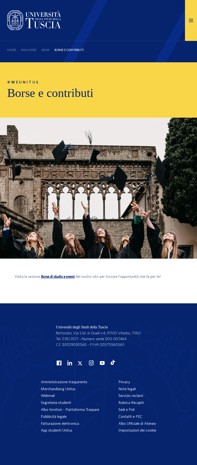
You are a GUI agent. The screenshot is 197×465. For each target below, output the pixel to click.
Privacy (124, 382)
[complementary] (62, 427)
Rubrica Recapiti (131, 402)
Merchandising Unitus (58, 389)
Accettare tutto (92, 445)
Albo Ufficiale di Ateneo (137, 423)
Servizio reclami (130, 395)
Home (11, 50)
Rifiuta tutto (60, 445)
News (45, 50)
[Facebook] (58, 363)
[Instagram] (90, 363)
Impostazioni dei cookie (137, 430)
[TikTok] (113, 363)
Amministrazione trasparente (64, 382)
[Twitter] (80, 363)
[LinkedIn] (69, 363)
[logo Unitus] (34, 28)
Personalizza (30, 445)
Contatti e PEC (130, 416)
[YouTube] (101, 363)
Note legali (127, 389)
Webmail (48, 395)
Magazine (29, 50)
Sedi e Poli (126, 409)
